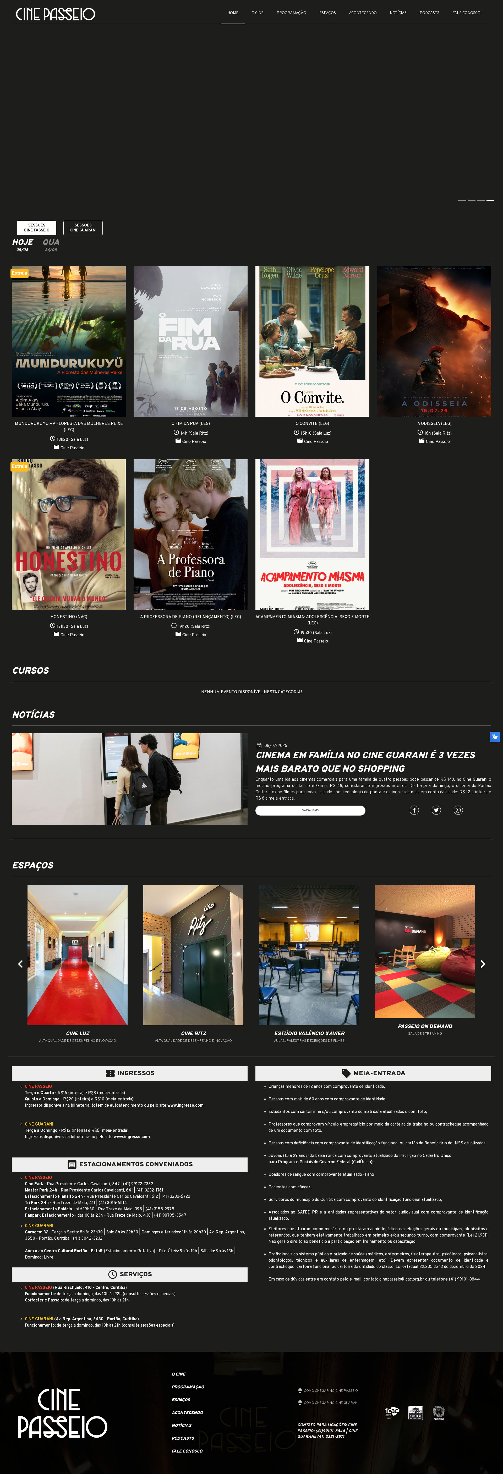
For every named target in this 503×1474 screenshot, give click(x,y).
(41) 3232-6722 (175, 1196)
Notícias (398, 13)
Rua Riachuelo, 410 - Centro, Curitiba (90, 1287)
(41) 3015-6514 (113, 1202)
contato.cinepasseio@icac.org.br (394, 1279)
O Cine (258, 13)
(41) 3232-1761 (149, 1190)
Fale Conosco (466, 13)
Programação (291, 13)
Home (232, 13)
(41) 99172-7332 (138, 1184)
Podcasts (429, 13)
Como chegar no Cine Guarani (331, 1402)
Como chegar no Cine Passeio (331, 1390)
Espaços (327, 13)
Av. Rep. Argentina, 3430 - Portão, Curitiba (96, 1319)
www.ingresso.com (185, 1105)
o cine (178, 1374)
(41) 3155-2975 (159, 1209)
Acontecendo (363, 13)
